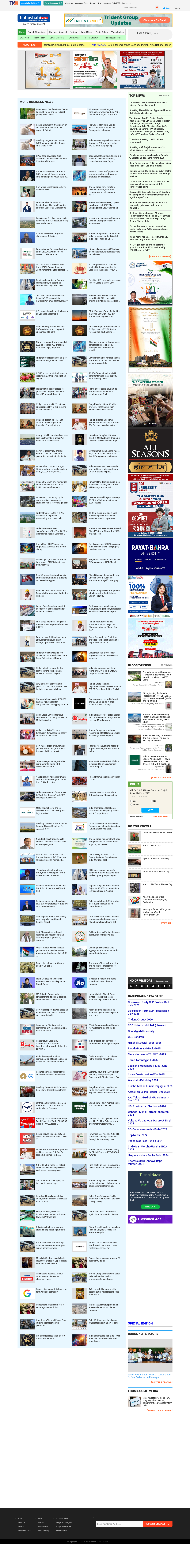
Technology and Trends (113, 38)
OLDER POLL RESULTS (161, 816)
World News (86, 32)
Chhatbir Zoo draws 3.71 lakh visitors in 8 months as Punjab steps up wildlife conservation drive (149, 184)
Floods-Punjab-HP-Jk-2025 (144, 1048)
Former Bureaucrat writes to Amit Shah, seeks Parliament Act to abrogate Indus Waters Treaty (148, 229)
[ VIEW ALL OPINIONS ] (161, 777)
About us (69, 3)
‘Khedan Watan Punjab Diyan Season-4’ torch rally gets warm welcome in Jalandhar (148, 205)
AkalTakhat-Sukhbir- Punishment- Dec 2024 (148, 1099)
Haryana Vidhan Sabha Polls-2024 (148, 1155)
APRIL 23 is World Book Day (156, 871)
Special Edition (140, 1323)
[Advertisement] (150, 950)
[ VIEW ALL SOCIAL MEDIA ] (159, 1410)
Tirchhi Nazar (39, 38)
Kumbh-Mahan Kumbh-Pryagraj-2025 (150, 1086)
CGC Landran (136, 1036)
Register (177, 8)
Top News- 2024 (137, 1135)
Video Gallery (117, 32)
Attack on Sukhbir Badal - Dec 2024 (149, 1091)
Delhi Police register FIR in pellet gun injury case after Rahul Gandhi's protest (150, 164)
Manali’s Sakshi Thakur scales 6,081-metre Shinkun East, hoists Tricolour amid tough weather (150, 173)
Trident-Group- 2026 (140, 1019)
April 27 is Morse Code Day (156, 858)
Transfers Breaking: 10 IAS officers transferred (146, 140)
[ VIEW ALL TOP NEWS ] (160, 256)
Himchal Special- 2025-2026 (145, 1042)
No (154, 801)
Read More (150, 1206)
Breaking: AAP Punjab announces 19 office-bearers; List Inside (146, 148)
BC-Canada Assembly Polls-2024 (147, 1129)
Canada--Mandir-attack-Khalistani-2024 (149, 1113)
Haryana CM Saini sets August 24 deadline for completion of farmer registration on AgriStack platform (149, 195)
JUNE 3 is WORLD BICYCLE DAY (157, 832)
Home (22, 32)
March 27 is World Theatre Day (157, 884)
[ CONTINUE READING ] (161, 1382)
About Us (21, 1522)
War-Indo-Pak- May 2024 (143, 1080)
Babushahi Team (81, 3)
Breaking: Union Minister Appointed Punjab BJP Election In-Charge (150, 111)
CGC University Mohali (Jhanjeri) (147, 1025)
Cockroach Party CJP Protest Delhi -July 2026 (150, 1004)
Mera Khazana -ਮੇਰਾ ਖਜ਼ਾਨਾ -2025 (147, 1054)
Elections (41, 1522)
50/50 (135, 804)
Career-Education (57, 38)
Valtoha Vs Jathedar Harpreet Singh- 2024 (150, 1122)
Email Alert (24, 38)
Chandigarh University (141, 1031)
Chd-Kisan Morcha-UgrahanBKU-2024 (147, 1148)
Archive (93, 3)
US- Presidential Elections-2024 (147, 1106)
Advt (100, 3)
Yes (135, 801)
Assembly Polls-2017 (111, 3)
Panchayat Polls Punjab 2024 (145, 1140)
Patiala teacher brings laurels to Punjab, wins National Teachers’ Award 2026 (93, 44)
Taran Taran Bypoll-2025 (143, 1060)
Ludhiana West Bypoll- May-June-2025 (148, 1067)
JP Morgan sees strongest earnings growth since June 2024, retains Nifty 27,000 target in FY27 (147, 247)
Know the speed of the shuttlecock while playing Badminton (155, 899)
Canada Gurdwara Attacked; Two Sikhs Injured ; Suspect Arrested (148, 103)
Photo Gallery (101, 32)
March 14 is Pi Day (151, 845)
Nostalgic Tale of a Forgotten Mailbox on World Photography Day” (157, 912)
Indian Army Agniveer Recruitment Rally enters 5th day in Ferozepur (148, 238)
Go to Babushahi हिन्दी (53, 3)
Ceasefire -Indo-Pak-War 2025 (146, 1074)
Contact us (126, 3)
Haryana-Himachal (58, 32)
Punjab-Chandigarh (37, 32)
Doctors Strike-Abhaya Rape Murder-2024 (145, 1162)
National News (62, 1518)
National (74, 32)
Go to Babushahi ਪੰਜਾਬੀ (30, 3)
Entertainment (74, 38)
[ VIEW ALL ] (166, 923)
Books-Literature (91, 38)
